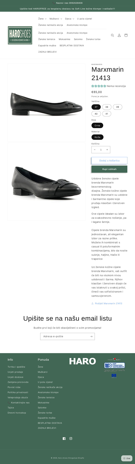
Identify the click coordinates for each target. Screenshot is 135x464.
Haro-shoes (63, 458)
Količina (95, 144)
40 (96, 113)
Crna (97, 125)
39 (117, 107)
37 (96, 107)
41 (106, 113)
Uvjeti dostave (15, 377)
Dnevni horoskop (17, 412)
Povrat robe (14, 387)
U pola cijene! (45, 382)
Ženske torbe (45, 412)
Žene (40, 366)
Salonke (42, 407)
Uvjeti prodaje (15, 372)
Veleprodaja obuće (18, 397)
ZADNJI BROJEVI (47, 428)
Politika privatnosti (18, 392)
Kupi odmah (109, 169)
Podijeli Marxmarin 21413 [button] (108, 303)
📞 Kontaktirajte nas (19, 402)
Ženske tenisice (46, 397)
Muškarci (43, 372)
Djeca (41, 377)
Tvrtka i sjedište (16, 366)
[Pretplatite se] (91, 336)
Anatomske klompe (48, 392)
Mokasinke (43, 402)
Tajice (11, 407)
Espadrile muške (47, 418)
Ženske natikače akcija (50, 387)
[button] (42, 19)
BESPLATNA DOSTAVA (50, 423)
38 (106, 107)
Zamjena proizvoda (18, 382)
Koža (97, 137)
